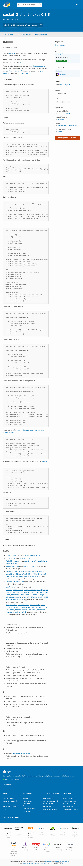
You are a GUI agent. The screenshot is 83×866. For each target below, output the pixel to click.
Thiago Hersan (29, 590)
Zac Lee (17, 571)
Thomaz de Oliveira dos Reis (20, 595)
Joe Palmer (10, 587)
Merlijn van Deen (11, 605)
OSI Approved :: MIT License (67, 125)
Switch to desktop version (11, 817)
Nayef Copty (38, 590)
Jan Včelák (23, 612)
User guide (6, 804)
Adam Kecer (24, 607)
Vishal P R (39, 607)
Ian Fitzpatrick (39, 571)
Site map (43, 863)
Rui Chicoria (18, 574)
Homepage (61, 45)
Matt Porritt (40, 592)
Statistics (26, 806)
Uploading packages (9, 801)
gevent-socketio (28, 566)
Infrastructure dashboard (27, 802)
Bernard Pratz (10, 582)
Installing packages (9, 798)
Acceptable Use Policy (70, 809)
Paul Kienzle (10, 571)
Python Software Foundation (33, 776)
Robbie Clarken (18, 599)
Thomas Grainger (21, 610)
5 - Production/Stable (65, 113)
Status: (13, 779)
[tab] (9, 34)
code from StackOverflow (21, 753)
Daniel (15, 576)
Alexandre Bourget (12, 566)
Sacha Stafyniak (32, 576)
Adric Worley (41, 610)
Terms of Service (68, 798)
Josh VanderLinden (27, 571)
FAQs (4, 809)
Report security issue (69, 801)
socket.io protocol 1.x (38, 66)
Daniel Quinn (32, 610)
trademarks (48, 862)
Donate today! (8, 784)
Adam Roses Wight (12, 612)
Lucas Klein (10, 574)
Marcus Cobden (35, 605)
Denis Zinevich (18, 590)
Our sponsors (27, 811)
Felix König (34, 595)
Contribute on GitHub (49, 801)
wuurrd (16, 607)
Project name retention (10, 806)
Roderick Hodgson (12, 561)
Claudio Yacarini (37, 597)
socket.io (12, 53)
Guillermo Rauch (11, 555)
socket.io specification (32, 555)
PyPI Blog (26, 798)
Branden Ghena (18, 592)
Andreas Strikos (16, 597)
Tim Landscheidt (29, 592)
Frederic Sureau (23, 605)
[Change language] (77, 4)
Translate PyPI (47, 804)
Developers (61, 119)
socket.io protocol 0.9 (14, 71)
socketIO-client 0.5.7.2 (25, 73)
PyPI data (58, 54)
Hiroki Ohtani (10, 558)
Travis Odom (27, 574)
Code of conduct (68, 804)
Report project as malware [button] (67, 138)
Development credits (49, 809)
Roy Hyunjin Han (65, 85)
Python (60, 131)
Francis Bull (20, 582)
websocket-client (25, 558)
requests (44, 461)
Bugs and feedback (48, 798)
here (21, 62)
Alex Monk (31, 607)
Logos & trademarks (29, 809)
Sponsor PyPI (47, 806)
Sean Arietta (22, 576)
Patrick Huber (37, 574)
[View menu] (72, 4)
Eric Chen (9, 590)
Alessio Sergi (27, 597)
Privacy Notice (67, 806)
